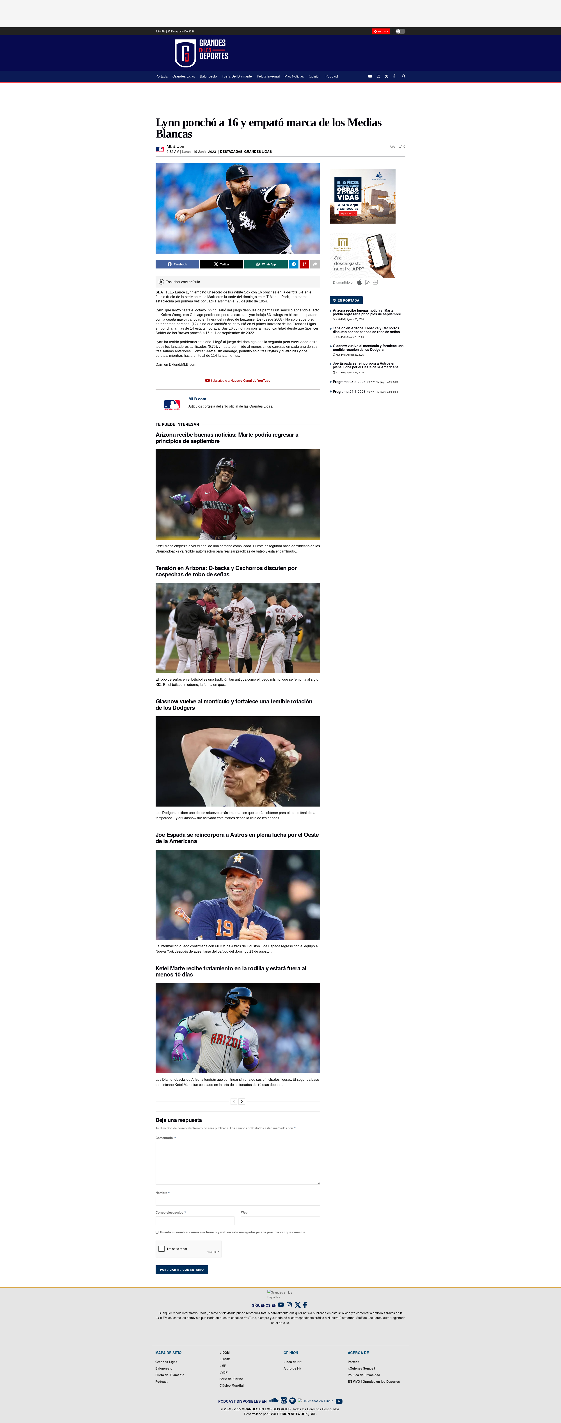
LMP (223, 1365)
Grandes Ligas (183, 76)
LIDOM (225, 1352)
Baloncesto (208, 76)
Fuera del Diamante (237, 76)
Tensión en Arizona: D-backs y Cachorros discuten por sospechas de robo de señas (226, 571)
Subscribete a (240, 380)
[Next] (241, 1101)
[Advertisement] (320, 53)
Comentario (166, 1137)
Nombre (163, 1192)
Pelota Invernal (268, 76)
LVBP (223, 1372)
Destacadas (231, 151)
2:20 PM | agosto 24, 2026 (384, 392)
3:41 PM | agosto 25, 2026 (349, 372)
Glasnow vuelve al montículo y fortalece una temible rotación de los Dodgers (234, 704)
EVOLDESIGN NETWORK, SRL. (292, 1413)
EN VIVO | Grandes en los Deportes (374, 1381)
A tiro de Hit (292, 1368)
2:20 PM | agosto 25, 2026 (384, 382)
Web (244, 1212)
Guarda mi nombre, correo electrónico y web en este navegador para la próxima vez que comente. (233, 1232)
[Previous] (234, 1101)
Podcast (331, 76)
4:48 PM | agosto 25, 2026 (349, 319)
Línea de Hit (293, 1361)
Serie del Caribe (231, 1379)
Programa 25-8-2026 (349, 381)
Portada (162, 76)
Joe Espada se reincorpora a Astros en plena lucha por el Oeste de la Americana (237, 837)
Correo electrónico (171, 1212)
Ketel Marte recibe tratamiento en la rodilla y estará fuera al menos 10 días (231, 971)
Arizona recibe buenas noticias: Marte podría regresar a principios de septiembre (227, 437)
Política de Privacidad (364, 1375)
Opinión (315, 76)
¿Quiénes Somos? (361, 1368)
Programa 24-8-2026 (349, 391)
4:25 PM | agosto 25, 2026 (349, 354)
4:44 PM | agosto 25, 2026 (349, 337)
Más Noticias (294, 76)
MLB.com (176, 146)
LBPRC (225, 1359)
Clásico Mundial (232, 1385)
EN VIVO (382, 31)
